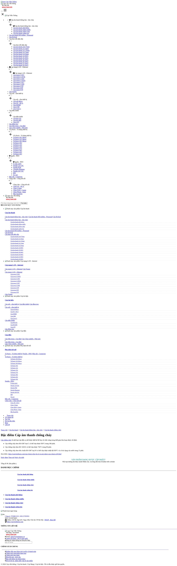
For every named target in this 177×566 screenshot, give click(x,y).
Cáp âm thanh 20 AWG (20, 61)
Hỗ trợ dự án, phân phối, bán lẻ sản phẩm (19, 561)
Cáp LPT (16, 122)
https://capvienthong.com (15, 522)
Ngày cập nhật (19, 457)
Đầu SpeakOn (17, 194)
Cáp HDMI (17, 105)
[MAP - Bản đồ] (50, 520)
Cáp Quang (12, 91)
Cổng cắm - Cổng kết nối (17, 178)
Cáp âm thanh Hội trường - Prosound (21, 35)
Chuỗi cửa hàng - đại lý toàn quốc (17, 538)
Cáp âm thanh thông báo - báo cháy (22, 20)
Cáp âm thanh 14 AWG (20, 56)
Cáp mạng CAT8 (18, 84)
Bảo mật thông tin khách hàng (15, 559)
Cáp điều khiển (14, 110)
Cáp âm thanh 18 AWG (20, 60)
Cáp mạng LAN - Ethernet (19, 67)
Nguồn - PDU (14, 156)
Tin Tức (7, 419)
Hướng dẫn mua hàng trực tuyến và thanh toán (21, 551)
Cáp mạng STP (18, 88)
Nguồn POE (17, 167)
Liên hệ (7, 425)
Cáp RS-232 (17, 118)
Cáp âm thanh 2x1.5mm (21, 52)
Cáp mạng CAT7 (18, 82)
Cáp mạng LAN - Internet (14, 265)
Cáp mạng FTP (18, 90)
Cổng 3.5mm (17, 188)
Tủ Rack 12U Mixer (19, 139)
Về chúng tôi (9, 417)
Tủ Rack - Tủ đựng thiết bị (13, 354)
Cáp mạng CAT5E (19, 77)
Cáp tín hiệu (9, 300)
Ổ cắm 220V (17, 164)
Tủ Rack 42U (17, 152)
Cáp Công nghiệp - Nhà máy (18, 128)
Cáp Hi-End (13, 37)
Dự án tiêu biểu (10, 421)
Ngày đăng (4, 457)
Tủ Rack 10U (17, 143)
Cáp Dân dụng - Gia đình (17, 126)
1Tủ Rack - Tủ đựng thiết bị (18, 129)
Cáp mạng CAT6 (18, 79)
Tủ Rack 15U (17, 147)
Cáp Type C (17, 109)
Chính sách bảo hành (12, 555)
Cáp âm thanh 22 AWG (20, 63)
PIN (14, 173)
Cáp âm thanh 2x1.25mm (21, 50)
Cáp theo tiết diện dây (16, 39)
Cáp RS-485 (17, 120)
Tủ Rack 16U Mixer (19, 141)
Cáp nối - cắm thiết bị (16, 93)
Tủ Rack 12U (17, 145)
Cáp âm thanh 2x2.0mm (21, 54)
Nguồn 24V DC (18, 171)
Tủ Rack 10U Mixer (19, 137)
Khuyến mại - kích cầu (13, 557)
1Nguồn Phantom (19, 169)
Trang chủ (10, 415)
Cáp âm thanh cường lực (21, 33)
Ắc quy (15, 175)
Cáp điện (8, 335)
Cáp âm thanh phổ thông (21, 28)
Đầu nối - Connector (15, 177)
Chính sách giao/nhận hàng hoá (16, 553)
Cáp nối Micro (18, 101)
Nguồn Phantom (15, 390)
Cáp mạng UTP (18, 86)
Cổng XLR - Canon (19, 190)
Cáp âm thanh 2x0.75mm (21, 47)
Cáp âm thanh (10, 213)
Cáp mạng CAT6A (19, 80)
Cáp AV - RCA (18, 103)
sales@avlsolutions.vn (17, 537)
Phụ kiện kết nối (10, 350)
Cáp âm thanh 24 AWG (20, 65)
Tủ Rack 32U (17, 154)
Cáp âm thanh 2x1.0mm (21, 49)
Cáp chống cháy (6, 440)
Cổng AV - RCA (18, 186)
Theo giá (11, 457)
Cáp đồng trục (13, 124)
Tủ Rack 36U (17, 150)
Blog (6, 423)
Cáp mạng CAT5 (18, 75)
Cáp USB (16, 107)
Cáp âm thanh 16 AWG (20, 58)
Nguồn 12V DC (18, 165)
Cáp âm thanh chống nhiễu (22, 30)
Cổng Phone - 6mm (19, 192)
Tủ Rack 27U (17, 148)
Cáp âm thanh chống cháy (21, 31)
